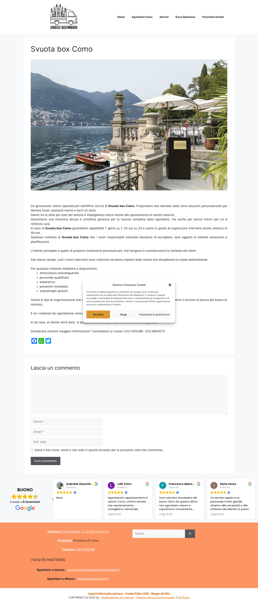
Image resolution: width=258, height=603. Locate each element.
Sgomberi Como (142, 17)
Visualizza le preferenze (154, 314)
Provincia (65, 540)
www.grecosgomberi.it (93, 579)
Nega (123, 314)
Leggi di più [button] (114, 514)
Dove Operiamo (185, 17)
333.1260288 (85, 549)
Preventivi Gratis (213, 17)
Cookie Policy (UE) (137, 593)
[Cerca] (190, 533)
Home (121, 17)
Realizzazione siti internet (118, 597)
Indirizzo (54, 531)
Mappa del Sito (160, 593)
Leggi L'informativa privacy (105, 593)
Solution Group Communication (155, 597)
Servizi (164, 17)
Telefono (68, 549)
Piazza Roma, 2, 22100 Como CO (85, 531)
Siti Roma (183, 597)
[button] (170, 285)
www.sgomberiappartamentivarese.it (93, 570)
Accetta (98, 314)
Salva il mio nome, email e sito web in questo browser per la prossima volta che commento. (99, 450)
